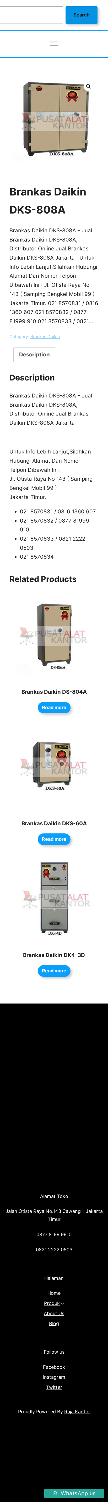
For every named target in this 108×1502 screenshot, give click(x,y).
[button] (88, 86)
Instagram (54, 1377)
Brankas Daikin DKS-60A (54, 823)
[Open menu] (54, 44)
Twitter (54, 1387)
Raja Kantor (77, 1411)
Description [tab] (34, 354)
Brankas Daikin (45, 336)
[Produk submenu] (62, 1303)
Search (81, 15)
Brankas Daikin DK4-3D (54, 955)
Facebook (54, 1367)
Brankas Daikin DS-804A (54, 691)
